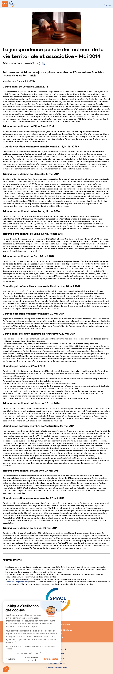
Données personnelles (56, 667)
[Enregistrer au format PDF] (43, 64)
